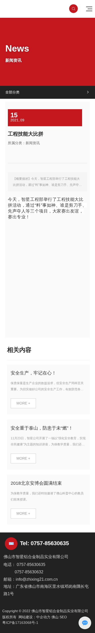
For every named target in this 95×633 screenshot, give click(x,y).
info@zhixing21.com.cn (37, 579)
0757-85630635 (31, 564)
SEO (63, 617)
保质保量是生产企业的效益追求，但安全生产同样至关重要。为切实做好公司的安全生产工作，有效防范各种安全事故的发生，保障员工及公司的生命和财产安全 (47, 389)
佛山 (55, 617)
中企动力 (43, 617)
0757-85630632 (29, 572)
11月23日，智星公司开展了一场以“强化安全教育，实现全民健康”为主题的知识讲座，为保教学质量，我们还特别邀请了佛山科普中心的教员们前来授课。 (48, 444)
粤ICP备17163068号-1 (20, 623)
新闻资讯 (33, 143)
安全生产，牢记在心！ (33, 373)
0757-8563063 (48, 543)
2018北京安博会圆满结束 (36, 483)
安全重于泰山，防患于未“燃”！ (42, 428)
